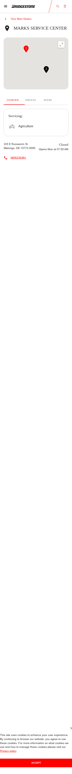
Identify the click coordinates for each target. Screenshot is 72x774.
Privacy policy (8, 751)
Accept (36, 763)
